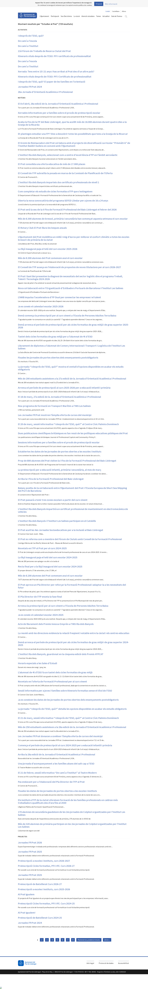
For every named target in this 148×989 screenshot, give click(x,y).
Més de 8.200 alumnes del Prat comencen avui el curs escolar (50, 575)
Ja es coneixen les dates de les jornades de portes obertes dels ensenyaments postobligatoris (68, 699)
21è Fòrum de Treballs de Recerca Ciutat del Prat (44, 51)
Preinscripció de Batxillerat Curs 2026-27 (40, 884)
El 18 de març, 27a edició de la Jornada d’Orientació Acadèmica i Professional (59, 396)
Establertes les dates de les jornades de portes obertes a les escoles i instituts (59, 451)
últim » (107, 940)
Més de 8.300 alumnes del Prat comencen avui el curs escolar (50, 258)
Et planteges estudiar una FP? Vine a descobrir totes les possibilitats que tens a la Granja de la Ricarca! (73, 133)
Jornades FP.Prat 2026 (30, 842)
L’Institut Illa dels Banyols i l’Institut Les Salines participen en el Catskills (57, 520)
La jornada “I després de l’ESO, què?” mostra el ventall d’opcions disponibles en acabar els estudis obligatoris (70, 368)
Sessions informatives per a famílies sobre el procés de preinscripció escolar (59, 442)
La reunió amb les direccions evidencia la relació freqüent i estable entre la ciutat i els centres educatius (73, 633)
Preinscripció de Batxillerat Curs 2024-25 (40, 917)
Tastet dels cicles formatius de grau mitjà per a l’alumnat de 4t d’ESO (55, 336)
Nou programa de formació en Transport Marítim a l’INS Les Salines (54, 406)
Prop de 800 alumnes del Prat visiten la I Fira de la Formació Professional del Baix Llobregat (67, 460)
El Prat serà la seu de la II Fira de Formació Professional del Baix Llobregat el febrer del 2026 (67, 209)
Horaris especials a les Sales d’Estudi (37, 663)
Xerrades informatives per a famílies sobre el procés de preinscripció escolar (59, 112)
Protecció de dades (106, 963)
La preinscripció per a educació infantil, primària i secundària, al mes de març (59, 469)
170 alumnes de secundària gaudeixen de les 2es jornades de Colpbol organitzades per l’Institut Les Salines (71, 813)
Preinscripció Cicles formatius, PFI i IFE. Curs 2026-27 (46, 865)
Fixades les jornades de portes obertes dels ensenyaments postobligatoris (58, 357)
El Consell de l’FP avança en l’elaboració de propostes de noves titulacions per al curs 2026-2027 (69, 267)
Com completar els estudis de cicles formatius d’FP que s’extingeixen (55, 191)
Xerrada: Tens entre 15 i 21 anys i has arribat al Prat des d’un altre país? (56, 71)
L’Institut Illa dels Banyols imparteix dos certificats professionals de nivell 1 (58, 182)
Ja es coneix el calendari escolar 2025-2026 (40, 306)
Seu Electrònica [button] (66, 16)
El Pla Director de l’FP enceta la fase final (40, 596)
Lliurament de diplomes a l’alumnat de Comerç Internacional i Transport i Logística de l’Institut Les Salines (71, 347)
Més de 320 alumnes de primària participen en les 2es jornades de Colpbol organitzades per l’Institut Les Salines (72, 825)
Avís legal (90, 963)
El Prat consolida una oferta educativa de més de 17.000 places (51, 164)
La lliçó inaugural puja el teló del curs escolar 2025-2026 (47, 249)
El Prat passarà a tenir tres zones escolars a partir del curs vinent (52, 499)
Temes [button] (98, 16)
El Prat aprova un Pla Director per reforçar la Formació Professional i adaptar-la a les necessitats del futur (72, 586)
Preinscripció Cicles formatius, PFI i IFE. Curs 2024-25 (46, 903)
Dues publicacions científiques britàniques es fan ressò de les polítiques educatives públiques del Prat (73, 433)
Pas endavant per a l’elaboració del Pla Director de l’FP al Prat (51, 781)
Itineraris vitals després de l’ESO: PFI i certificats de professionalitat (54, 56)
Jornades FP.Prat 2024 (30, 86)
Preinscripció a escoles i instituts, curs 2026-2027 (44, 860)
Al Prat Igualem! (26, 912)
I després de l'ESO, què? (31, 35)
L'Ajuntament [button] (44, 16)
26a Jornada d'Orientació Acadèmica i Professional (45, 92)
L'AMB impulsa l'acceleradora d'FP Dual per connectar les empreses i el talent (59, 297)
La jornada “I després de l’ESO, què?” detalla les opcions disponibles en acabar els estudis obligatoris (72, 708)
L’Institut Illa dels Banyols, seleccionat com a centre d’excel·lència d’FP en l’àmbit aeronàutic (67, 155)
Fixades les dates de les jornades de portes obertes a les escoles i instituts (57, 791)
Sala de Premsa (116, 16)
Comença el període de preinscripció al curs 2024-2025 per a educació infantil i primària (65, 745)
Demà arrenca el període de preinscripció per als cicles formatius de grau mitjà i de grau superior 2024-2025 (73, 644)
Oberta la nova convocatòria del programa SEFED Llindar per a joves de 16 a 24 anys (63, 200)
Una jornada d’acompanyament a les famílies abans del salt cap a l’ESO (56, 763)
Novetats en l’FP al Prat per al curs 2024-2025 (42, 548)
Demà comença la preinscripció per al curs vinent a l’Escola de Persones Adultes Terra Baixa (67, 315)
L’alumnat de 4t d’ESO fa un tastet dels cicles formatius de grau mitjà (55, 672)
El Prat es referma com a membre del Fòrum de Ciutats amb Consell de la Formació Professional (70, 539)
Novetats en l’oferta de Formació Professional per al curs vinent (52, 681)
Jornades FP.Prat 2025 (30, 851)
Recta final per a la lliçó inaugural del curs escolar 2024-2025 (50, 566)
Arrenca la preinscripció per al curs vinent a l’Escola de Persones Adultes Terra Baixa (63, 605)
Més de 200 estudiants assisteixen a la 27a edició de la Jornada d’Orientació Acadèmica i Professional (72, 378)
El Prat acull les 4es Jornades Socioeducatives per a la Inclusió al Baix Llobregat (60, 530)
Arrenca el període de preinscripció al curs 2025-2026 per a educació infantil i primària (64, 387)
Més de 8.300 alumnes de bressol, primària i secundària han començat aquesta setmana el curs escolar (73, 218)
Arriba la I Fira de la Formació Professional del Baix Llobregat (51, 478)
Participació (55, 16)
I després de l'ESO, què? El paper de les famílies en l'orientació (51, 81)
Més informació (111, 4)
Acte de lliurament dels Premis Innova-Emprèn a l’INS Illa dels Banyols (56, 624)
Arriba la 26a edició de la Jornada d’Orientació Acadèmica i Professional (56, 754)
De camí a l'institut (28, 46)
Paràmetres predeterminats (89, 940)
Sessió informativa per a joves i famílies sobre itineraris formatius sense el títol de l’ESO (65, 690)
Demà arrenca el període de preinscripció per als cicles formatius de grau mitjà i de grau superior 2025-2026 (73, 326)
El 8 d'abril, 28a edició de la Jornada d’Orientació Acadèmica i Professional (58, 103)
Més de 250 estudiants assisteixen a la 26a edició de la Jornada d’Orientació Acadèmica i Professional (72, 727)
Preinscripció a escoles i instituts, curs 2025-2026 (44, 889)
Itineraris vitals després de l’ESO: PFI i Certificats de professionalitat (54, 76)
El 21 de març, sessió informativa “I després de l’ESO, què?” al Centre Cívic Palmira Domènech (68, 718)
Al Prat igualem (26, 894)
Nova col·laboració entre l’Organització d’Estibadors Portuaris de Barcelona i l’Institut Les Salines (70, 288)
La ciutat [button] (77, 16)
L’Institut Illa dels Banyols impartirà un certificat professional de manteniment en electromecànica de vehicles (73, 510)
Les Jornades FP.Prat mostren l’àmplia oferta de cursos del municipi (54, 415)
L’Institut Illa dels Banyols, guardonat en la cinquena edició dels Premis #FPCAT (60, 654)
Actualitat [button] (106, 16)
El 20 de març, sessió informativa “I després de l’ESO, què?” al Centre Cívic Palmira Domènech (68, 424)
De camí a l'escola (27, 40)
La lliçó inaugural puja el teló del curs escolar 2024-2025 (47, 557)
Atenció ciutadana (88, 16)
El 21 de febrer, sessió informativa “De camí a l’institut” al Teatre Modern (57, 772)
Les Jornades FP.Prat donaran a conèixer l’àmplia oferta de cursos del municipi (60, 736)
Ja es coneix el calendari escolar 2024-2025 (40, 614)
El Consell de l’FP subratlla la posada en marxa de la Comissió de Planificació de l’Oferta (65, 173)
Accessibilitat (123, 963)
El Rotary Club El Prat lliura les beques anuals (42, 227)
